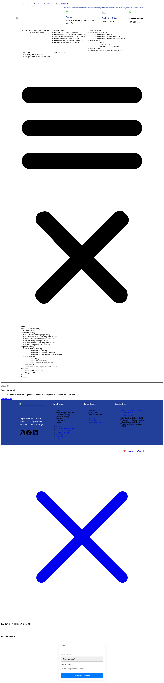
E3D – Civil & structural (103, 44)
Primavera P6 (95, 48)
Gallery (54, 53)
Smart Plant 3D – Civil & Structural (107, 36)
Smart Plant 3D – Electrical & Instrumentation (111, 38)
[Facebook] (144, 3)
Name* (63, 645)
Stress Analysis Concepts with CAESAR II (69, 36)
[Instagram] (142, 3)
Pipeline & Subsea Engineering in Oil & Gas (70, 34)
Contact (62, 53)
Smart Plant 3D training (98, 32)
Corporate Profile (38, 32)
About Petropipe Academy (38, 30)
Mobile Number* (67, 664)
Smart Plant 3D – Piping (103, 34)
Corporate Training (94, 30)
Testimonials (60, 421)
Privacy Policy (93, 413)
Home (24, 30)
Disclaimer (91, 411)
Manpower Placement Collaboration (38, 57)
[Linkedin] (147, 3)
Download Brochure (82, 675)
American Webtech (136, 451)
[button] (82, 191)
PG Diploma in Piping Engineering (66, 32)
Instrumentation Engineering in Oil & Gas (69, 40)
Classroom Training (58, 30)
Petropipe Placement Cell (34, 55)
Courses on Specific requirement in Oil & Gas (106, 50)
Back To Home (6, 399)
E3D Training (95, 40)
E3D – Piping (99, 42)
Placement (26, 53)
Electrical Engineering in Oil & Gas (66, 38)
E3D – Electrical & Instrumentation (107, 46)
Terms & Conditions (95, 415)
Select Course (66, 655)
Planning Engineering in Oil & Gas (66, 42)
